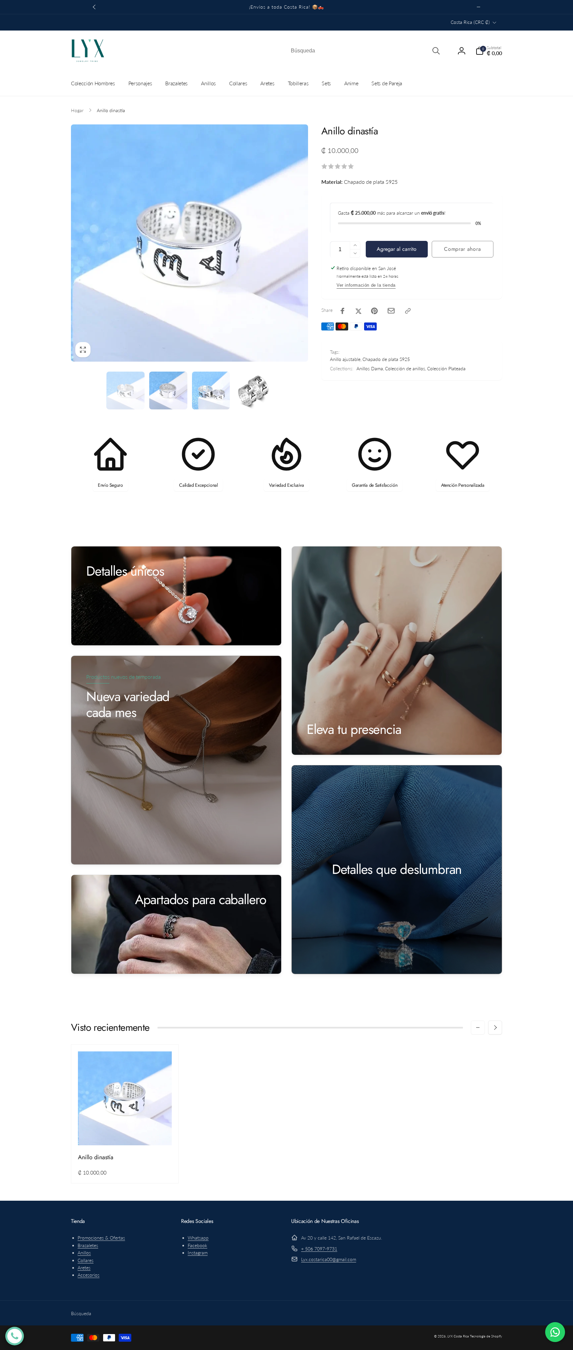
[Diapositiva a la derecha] (478, 7)
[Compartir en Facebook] (342, 311)
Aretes (84, 1267)
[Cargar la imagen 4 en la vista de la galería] (253, 391)
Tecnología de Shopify (486, 1336)
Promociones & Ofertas (101, 1238)
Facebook (197, 1245)
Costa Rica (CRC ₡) (470, 22)
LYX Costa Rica (458, 1336)
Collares (86, 1260)
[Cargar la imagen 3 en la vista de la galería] (211, 391)
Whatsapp (198, 1238)
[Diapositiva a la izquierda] (94, 7)
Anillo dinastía (95, 1157)
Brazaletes (88, 1245)
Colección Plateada (446, 368)
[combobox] (365, 50)
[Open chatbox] (14, 1336)
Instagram (198, 1252)
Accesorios (88, 1275)
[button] (489, 51)
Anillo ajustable (345, 359)
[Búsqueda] (436, 50)
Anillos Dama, (370, 368)
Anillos (84, 1252)
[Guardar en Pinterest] (374, 311)
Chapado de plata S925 (386, 359)
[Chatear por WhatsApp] (555, 1332)
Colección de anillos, (405, 368)
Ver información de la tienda (366, 285)
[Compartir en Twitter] (358, 311)
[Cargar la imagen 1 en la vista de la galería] (125, 391)
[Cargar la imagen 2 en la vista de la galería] (168, 391)
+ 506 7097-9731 (319, 1248)
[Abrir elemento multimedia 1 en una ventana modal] (189, 243)
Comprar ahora (462, 249)
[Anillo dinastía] (125, 1133)
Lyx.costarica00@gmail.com (328, 1259)
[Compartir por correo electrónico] (391, 311)
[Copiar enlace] (408, 311)
